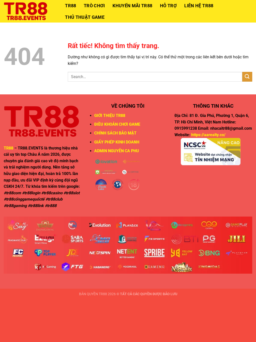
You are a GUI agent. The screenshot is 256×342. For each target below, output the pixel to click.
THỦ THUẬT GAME (84, 17)
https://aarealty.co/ (208, 134)
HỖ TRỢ (168, 5)
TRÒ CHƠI (94, 5)
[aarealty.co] (29, 11)
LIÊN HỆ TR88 (198, 5)
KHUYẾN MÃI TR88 (132, 5)
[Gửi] (247, 77)
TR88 (70, 5)
